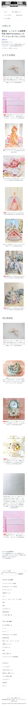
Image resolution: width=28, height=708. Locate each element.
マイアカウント (6, 679)
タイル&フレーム (6, 608)
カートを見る (7, 18)
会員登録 (4, 682)
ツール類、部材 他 (7, 615)
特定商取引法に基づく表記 (8, 699)
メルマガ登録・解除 (7, 676)
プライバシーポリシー (21, 699)
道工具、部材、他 (6, 653)
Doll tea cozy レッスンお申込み (9, 586)
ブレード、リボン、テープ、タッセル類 (11, 599)
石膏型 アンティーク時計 (12, 421)
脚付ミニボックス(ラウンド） (13, 459)
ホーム (5, 11)
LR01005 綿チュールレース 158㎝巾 (12, 496)
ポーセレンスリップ (7, 589)
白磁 (3, 605)
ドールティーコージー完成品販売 (10, 656)
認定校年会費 (5, 611)
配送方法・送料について (8, 673)
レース (4, 596)
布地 (3, 602)
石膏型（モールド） (7, 644)
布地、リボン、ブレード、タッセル (10, 641)
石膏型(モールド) (6, 593)
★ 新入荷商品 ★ (7, 625)
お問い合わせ (19, 15)
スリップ (4, 631)
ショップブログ (7, 15)
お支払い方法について (7, 670)
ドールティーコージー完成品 (9, 583)
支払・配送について (16, 11)
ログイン (4, 685)
